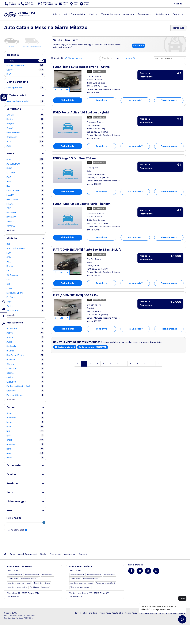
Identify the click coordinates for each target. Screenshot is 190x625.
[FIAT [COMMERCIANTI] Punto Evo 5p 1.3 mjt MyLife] (67, 264)
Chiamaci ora (93, 347)
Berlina (25, 119)
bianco (25, 427)
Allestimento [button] (15, 323)
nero (25, 449)
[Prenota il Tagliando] (3, 323)
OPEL (25, 208)
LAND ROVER (25, 190)
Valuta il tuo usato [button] (110, 14)
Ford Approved (25, 88)
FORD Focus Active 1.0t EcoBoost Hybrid (81, 112)
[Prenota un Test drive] (3, 308)
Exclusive (25, 391)
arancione (25, 418)
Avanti (129, 58)
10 (145, 363)
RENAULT (25, 217)
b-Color (25, 351)
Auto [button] (55, 14)
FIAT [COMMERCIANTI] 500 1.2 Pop (76, 295)
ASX (25, 262)
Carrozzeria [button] (14, 109)
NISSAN (25, 204)
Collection (25, 369)
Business (25, 360)
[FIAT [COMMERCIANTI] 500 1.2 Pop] (67, 309)
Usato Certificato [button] (17, 82)
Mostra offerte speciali (25, 101)
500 (25, 253)
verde (25, 458)
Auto (12, 554)
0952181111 (13, 596)
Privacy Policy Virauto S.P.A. (111, 613)
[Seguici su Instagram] (148, 571)
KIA (25, 186)
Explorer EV (25, 311)
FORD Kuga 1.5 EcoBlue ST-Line (74, 158)
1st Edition (25, 329)
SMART (25, 222)
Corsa (25, 288)
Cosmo (25, 373)
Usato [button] (92, 14)
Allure (25, 342)
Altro (25, 146)
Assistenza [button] (161, 14)
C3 (25, 271)
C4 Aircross (25, 275)
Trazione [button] (12, 483)
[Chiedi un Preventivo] (3, 316)
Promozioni (55, 554)
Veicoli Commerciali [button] (73, 14)
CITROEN (25, 173)
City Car (25, 115)
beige (25, 422)
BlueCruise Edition (25, 355)
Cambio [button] (11, 474)
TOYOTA (25, 226)
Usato (25, 70)
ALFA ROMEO (25, 164)
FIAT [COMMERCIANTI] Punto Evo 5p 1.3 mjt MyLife (87, 250)
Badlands (25, 346)
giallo (25, 435)
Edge (25, 302)
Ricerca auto (178, 28)
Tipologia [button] (13, 55)
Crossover (25, 137)
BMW (25, 168)
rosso (25, 453)
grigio (25, 440)
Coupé (25, 128)
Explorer (25, 306)
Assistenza (69, 554)
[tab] (25, 55)
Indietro (108, 58)
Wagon (25, 124)
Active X (25, 337)
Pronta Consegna (25, 65)
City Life (25, 364)
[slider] (43, 522)
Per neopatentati (16, 530)
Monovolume (25, 133)
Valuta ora (138, 46)
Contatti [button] (177, 14)
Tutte (26, 61)
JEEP (25, 182)
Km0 (25, 74)
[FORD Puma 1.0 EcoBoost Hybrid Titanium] (67, 218)
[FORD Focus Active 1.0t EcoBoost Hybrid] (67, 127)
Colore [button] (11, 407)
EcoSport (25, 297)
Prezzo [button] (11, 510)
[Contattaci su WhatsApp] (156, 571)
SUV (25, 141)
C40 (25, 280)
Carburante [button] (14, 465)
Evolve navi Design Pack (25, 386)
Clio (25, 284)
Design (25, 377)
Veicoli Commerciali (27, 554)
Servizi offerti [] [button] (14, 570)
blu (25, 431)
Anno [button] (10, 492)
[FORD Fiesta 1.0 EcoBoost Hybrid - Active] (67, 81)
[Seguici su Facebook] (131, 571)
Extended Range (25, 395)
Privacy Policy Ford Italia (86, 613)
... (152, 363)
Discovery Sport (25, 293)
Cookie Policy (131, 613)
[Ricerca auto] (3, 301)
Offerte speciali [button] (16, 95)
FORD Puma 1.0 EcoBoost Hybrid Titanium (81, 204)
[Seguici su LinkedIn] (140, 571)
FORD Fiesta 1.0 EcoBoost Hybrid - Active (81, 67)
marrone (25, 444)
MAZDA (25, 195)
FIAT (25, 177)
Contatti (83, 554)
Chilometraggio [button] (16, 501)
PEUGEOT (25, 213)
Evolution (25, 382)
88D (25, 257)
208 (25, 244)
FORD (25, 159)
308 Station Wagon (25, 248)
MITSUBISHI (25, 199)
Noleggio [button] (127, 14)
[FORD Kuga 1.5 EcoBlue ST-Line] (67, 172)
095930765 (76, 596)
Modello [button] (12, 238)
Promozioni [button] (143, 14)
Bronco (25, 266)
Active (25, 333)
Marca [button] (10, 154)
